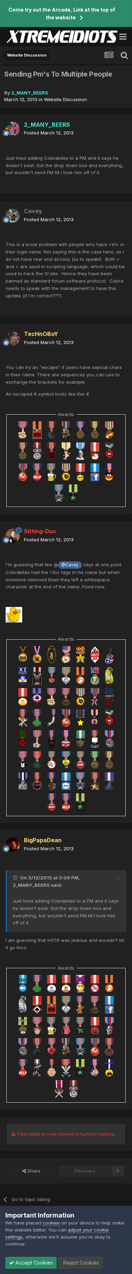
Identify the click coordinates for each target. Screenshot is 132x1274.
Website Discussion (65, 99)
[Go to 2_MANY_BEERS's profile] (13, 129)
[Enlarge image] (14, 614)
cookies (51, 1223)
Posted (49, 133)
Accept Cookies (33, 1263)
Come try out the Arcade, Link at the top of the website (61, 13)
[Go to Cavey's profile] (13, 216)
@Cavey (69, 564)
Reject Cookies (80, 1263)
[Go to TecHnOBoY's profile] (13, 338)
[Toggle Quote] (16, 877)
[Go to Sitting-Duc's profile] (13, 536)
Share (33, 1171)
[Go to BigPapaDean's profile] (13, 845)
